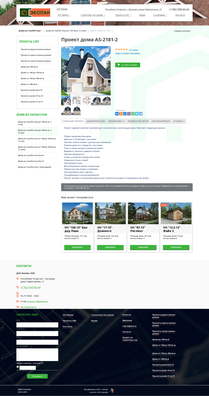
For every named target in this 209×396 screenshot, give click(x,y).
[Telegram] (140, 113)
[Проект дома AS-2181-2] (86, 71)
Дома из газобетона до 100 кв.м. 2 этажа (66, 30)
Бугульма (62, 9)
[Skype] (136, 113)
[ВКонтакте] (117, 113)
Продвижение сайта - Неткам (96, 389)
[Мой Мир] (125, 113)
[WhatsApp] (132, 113)
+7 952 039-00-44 (179, 9)
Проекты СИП (29, 41)
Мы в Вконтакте (28, 307)
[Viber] (129, 113)
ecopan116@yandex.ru (37, 301)
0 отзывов (133, 50)
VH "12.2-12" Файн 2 (171, 229)
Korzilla (105, 392)
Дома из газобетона (30, 30)
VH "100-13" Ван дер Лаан (76, 229)
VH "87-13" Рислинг (137, 229)
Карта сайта (22, 392)
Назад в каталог (183, 31)
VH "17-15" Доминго (104, 229)
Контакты (23, 265)
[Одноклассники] (121, 113)
